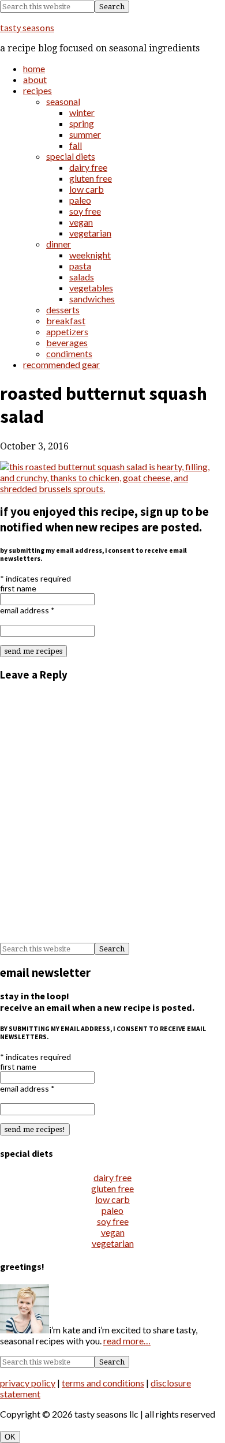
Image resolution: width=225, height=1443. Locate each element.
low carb (112, 1199)
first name (18, 588)
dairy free (112, 1177)
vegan (113, 1232)
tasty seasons (27, 27)
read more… (127, 1340)
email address (27, 610)
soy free (113, 1221)
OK (10, 1437)
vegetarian (113, 1243)
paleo (112, 1210)
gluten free (112, 1188)
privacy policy (27, 1382)
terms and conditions (103, 1382)
